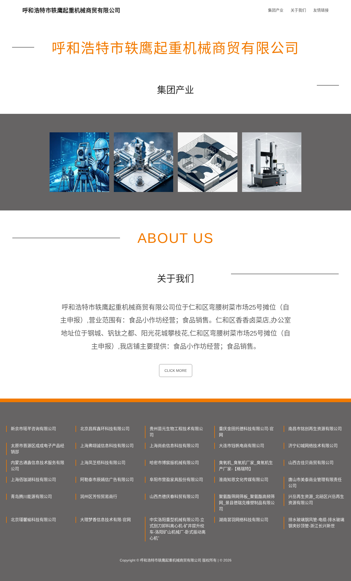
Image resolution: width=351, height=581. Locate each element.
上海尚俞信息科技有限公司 (174, 446)
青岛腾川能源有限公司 (31, 496)
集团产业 (275, 10)
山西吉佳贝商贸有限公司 (311, 462)
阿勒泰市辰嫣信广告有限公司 (107, 479)
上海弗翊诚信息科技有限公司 (107, 446)
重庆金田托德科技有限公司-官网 (246, 432)
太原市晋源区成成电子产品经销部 (37, 449)
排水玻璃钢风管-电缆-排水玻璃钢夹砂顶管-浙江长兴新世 (316, 523)
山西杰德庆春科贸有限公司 (174, 496)
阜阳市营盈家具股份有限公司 (176, 479)
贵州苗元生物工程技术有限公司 (176, 432)
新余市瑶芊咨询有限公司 (33, 429)
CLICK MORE (175, 370)
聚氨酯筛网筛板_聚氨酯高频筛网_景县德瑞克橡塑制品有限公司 (247, 502)
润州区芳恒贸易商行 (98, 496)
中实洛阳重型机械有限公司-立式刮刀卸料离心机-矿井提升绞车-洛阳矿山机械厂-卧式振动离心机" (178, 529)
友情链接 (321, 10)
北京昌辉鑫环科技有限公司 (105, 429)
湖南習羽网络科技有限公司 (243, 520)
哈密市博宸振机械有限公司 (174, 462)
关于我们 (298, 10)
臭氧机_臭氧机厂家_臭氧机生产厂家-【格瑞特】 (246, 465)
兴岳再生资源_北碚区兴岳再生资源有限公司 (316, 499)
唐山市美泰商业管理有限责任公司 (315, 482)
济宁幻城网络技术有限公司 (313, 446)
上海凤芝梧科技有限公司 (102, 462)
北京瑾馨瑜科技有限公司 (33, 520)
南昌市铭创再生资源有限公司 (315, 429)
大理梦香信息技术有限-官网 (105, 520)
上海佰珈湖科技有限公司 (33, 479)
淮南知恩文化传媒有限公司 (243, 479)
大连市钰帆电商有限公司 (241, 446)
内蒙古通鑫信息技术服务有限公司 (37, 465)
